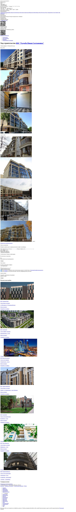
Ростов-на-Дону (44, 12)
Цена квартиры (3, 7)
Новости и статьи (6, 491)
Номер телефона (20, 248)
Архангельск (2, 12)
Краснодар (27, 12)
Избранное (2, 13)
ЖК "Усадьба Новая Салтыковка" (30, 43)
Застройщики (5, 490)
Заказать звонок (3, 27)
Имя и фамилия (3, 248)
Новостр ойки (5, 489)
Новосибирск (36, 12)
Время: (1, 251)
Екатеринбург (8, 12)
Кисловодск (22, 12)
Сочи (54, 12)
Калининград (17, 12)
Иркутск (12, 12)
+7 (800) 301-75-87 (3, 20)
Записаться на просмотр (5, 252)
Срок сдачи (2, 9)
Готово (2, 278)
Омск (40, 12)
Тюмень (56, 12)
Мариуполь (31, 12)
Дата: (1, 250)
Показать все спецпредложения (6, 243)
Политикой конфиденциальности (36, 270)
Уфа (59, 12)
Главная (4, 487)
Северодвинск (50, 12)
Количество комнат (4, 6)
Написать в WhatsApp (4, 35)
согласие (5, 270)
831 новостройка (3, 5)
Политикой (61, 508)
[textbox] (4, 1)
